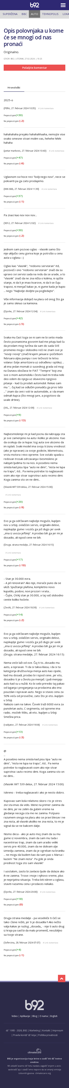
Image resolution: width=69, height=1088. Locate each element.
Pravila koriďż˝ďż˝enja (24, 1035)
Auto (34, 14)
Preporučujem (13, 115)
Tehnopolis (50, 14)
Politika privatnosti (48, 1035)
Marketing (34, 1030)
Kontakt (46, 1030)
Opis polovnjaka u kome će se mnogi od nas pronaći (33, 37)
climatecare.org (43, 1073)
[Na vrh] (61, 978)
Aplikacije (25, 1016)
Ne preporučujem (14, 121)
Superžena (10, 14)
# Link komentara (46, 108)
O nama (44, 1016)
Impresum (57, 1030)
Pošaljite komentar (34, 67)
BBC (24, 14)
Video (15, 1016)
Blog (34, 1016)
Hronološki (14, 87)
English (53, 1016)
